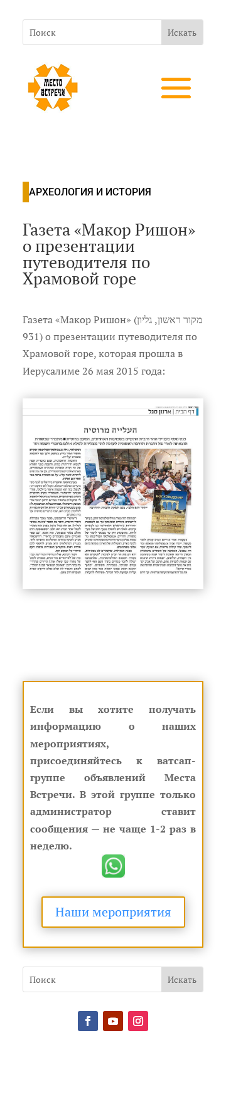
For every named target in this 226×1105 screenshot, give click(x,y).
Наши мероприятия (113, 911)
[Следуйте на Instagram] (138, 1021)
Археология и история (90, 192)
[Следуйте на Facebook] (88, 1021)
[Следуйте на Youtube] (113, 1021)
